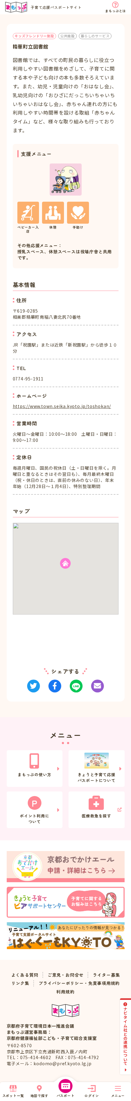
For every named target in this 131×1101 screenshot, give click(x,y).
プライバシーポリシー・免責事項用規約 (79, 983)
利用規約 (65, 992)
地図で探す (39, 1095)
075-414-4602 (35, 1057)
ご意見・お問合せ (65, 975)
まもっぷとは (115, 10)
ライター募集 (106, 975)
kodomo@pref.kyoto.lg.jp (62, 1063)
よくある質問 (24, 975)
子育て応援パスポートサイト (56, 7)
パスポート (66, 1095)
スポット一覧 (13, 1095)
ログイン (91, 1095)
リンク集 (20, 983)
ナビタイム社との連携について (126, 1036)
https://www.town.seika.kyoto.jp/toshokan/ (62, 406)
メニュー (118, 1095)
